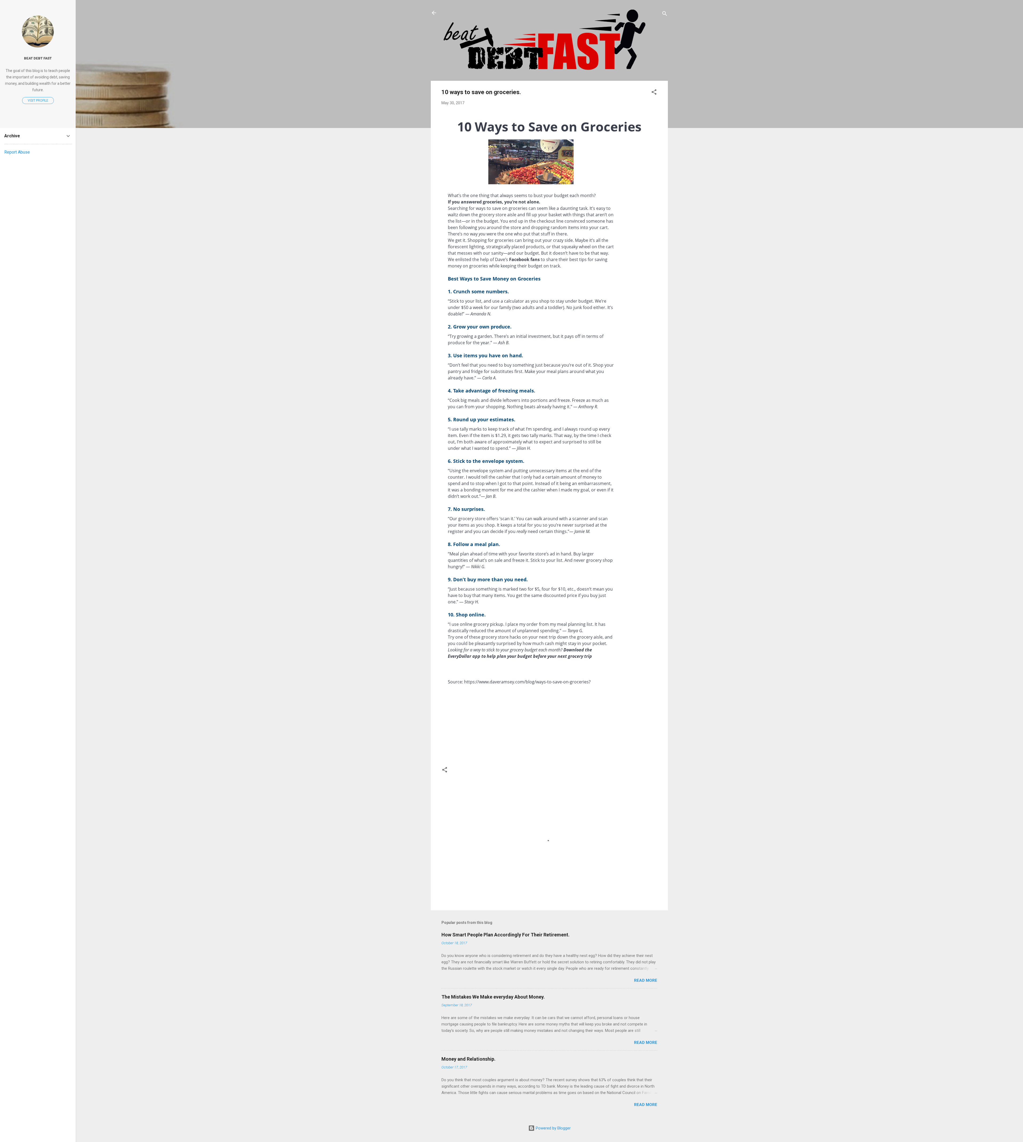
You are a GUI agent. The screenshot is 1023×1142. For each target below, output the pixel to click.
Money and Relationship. (468, 1059)
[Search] (664, 14)
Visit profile (38, 100)
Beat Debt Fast (38, 58)
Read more (645, 980)
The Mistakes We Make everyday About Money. (493, 997)
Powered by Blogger (553, 1128)
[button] (654, 93)
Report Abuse (17, 152)
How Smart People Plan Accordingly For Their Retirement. (505, 934)
